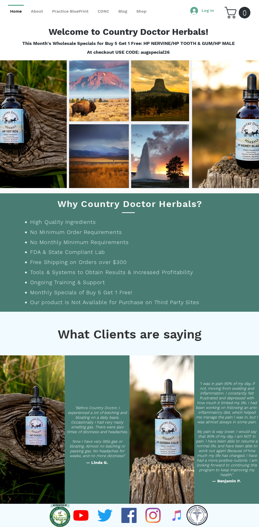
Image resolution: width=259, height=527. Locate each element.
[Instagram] (153, 515)
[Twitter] (105, 515)
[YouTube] (81, 515)
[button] (239, 12)
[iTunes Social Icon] (177, 515)
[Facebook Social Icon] (129, 515)
